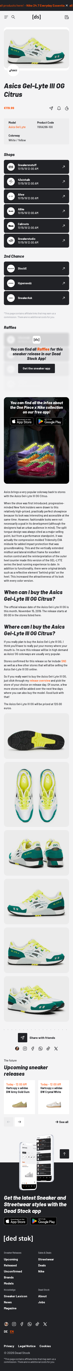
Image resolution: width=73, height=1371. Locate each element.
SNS (63, 661)
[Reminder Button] (59, 108)
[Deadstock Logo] (37, 17)
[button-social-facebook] (32, 1048)
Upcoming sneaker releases (26, 1070)
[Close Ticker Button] (66, 5)
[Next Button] (19, 1122)
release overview (40, 680)
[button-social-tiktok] (48, 1048)
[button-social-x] (56, 1048)
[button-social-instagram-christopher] (17, 1048)
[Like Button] (66, 108)
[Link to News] (13, 17)
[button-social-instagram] (25, 1048)
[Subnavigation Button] (6, 17)
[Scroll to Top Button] (64, 1154)
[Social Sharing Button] (22, 1037)
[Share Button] (51, 108)
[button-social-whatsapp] (40, 1048)
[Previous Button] (8, 1122)
